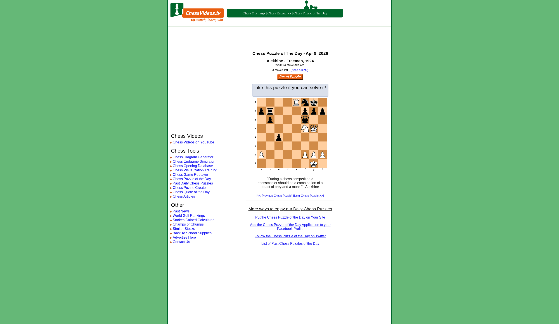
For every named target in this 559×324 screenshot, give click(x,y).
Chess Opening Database (193, 166)
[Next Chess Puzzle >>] (308, 195)
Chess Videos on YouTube (193, 142)
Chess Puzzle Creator (190, 188)
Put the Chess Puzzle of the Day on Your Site (290, 217)
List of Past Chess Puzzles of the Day (290, 243)
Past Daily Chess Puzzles (193, 183)
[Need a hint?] (299, 70)
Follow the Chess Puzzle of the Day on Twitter (290, 236)
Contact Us (181, 242)
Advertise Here (184, 237)
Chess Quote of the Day (191, 192)
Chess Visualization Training (195, 170)
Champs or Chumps (188, 224)
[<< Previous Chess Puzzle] (274, 195)
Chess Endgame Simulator (193, 161)
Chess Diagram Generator (193, 157)
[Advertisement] (279, 37)
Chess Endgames (279, 13)
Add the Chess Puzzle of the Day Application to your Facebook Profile (290, 227)
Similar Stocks (184, 229)
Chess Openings (254, 13)
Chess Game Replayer (190, 174)
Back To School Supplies (192, 233)
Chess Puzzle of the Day (310, 13)
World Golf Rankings (189, 215)
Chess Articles (184, 196)
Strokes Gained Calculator (193, 220)
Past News (181, 211)
